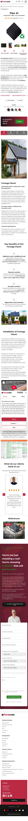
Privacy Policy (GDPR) (6, 765)
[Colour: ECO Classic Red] (19, 109)
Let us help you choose (9, 677)
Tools (3, 728)
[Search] (22, 1)
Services (4, 726)
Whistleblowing (5, 763)
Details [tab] (14, 396)
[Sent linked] (11, 796)
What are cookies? (6, 767)
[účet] (16, 1)
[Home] (1, 6)
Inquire (20, 121)
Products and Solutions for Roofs (10, 6)
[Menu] (25, 1)
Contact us (14, 800)
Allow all (14, 419)
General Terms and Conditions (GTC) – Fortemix (12, 769)
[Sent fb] (4, 796)
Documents (4, 730)
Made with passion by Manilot (14, 814)
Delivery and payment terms (8, 773)
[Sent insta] (6, 796)
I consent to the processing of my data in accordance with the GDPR (14, 691)
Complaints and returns (7, 771)
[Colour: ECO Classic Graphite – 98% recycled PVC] (12, 109)
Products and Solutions (7, 724)
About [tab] (22, 396)
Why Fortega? (5, 738)
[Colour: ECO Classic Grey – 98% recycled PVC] (15, 109)
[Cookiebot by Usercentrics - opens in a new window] (17, 393)
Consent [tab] (5, 396)
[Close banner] (25, 392)
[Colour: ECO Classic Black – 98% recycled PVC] (8, 109)
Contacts (4, 732)
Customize (13, 423)
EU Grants (4, 775)
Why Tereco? (5, 752)
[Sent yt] (9, 796)
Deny (14, 427)
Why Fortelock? (5, 722)
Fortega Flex (21, 6)
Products (4, 740)
